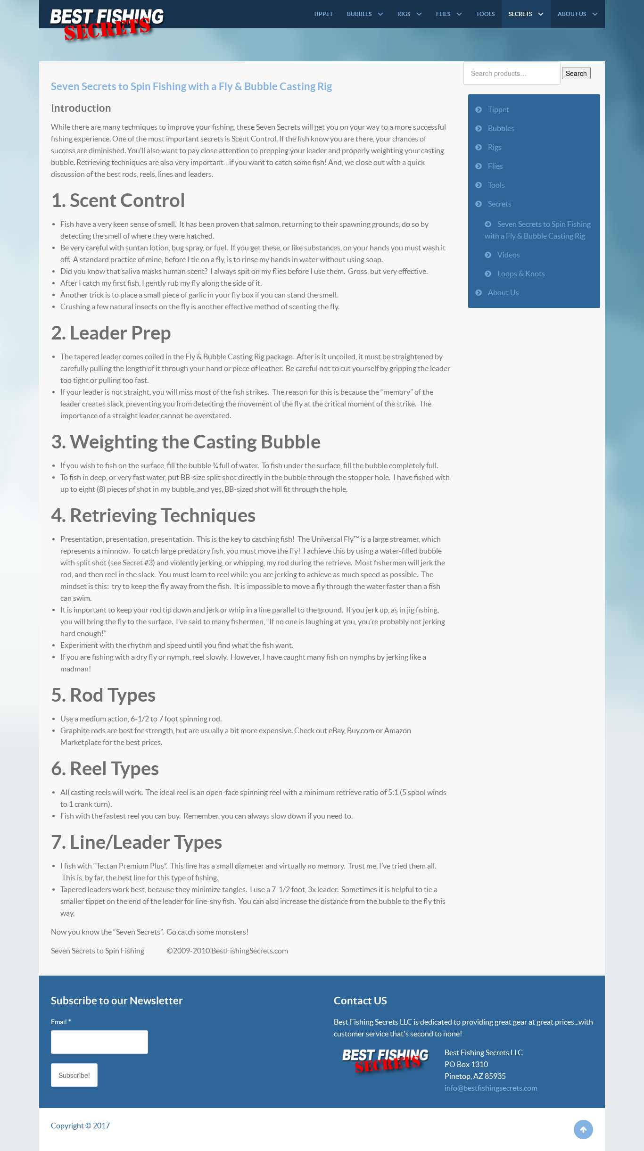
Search (576, 73)
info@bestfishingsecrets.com (491, 1088)
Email (61, 1022)
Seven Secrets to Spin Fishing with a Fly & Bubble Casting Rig (191, 86)
